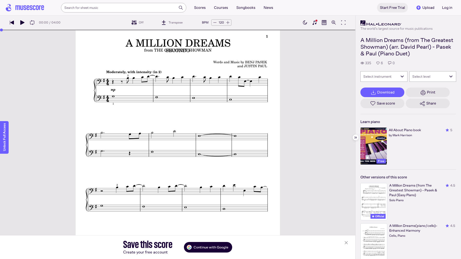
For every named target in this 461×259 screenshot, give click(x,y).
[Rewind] (12, 22)
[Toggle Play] (22, 22)
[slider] (1, 30)
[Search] (181, 7)
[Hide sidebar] (355, 137)
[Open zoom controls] (334, 22)
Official (379, 216)
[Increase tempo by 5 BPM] (228, 22)
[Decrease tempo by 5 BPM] (215, 22)
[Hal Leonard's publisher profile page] (396, 23)
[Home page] (25, 8)
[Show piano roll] (324, 22)
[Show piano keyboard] (314, 22)
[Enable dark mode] (305, 22)
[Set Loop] (32, 22)
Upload (428, 8)
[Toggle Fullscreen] (343, 22)
